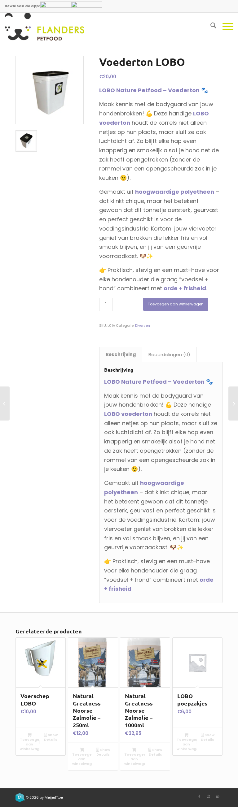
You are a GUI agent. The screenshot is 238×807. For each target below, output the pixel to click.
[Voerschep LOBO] (233, 403)
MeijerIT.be (54, 797)
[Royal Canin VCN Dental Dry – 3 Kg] (5, 403)
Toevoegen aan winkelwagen (176, 304)
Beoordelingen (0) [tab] (169, 354)
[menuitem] (210, 27)
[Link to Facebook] (199, 796)
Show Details (51, 737)
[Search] (210, 27)
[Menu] (224, 27)
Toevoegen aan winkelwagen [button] (30, 744)
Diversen (142, 325)
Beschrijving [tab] (121, 354)
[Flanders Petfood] (44, 27)
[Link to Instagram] (208, 796)
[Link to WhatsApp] (218, 796)
